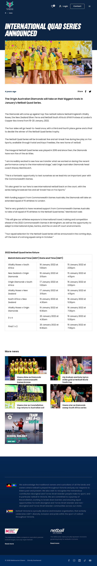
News (10, 13)
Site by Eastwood (34, 560)
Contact (77, 6)
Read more (9, 544)
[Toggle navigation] (91, 6)
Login (65, 6)
